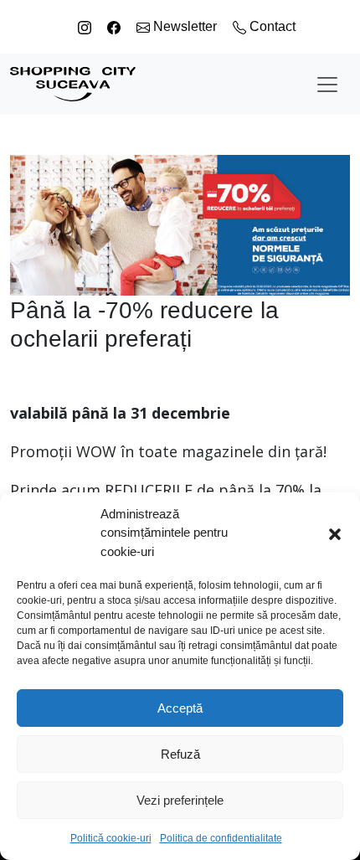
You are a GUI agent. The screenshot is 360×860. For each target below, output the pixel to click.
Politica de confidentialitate (221, 838)
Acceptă (180, 708)
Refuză (180, 754)
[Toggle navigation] (327, 84)
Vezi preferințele (180, 800)
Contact (271, 26)
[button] (335, 532)
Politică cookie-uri (111, 838)
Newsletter (185, 26)
